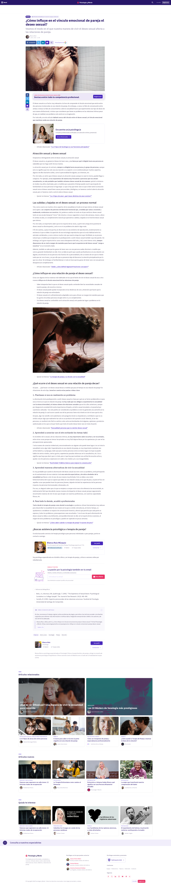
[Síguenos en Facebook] (108, 876)
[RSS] (129, 876)
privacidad (73, 881)
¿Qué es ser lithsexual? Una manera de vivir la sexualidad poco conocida (51, 706)
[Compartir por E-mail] (27, 105)
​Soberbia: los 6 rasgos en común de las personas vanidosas (67, 829)
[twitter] (39, 42)
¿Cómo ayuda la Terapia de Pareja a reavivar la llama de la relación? (136, 740)
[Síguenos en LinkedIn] (115, 876)
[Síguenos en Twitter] (111, 876)
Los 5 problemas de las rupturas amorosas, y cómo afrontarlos (102, 829)
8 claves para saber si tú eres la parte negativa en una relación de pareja (66, 740)
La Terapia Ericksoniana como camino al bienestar (67, 783)
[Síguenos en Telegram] (126, 876)
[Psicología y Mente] (84, 2)
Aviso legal (66, 881)
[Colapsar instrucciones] (101, 610)
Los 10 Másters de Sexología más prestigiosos (112, 708)
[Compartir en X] (27, 98)
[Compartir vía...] (27, 109)
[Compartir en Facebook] (27, 95)
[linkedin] (43, 42)
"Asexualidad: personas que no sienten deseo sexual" (69, 428)
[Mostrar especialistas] (5, 843)
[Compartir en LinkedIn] (27, 102)
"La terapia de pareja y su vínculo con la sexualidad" (67, 377)
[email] (47, 42)
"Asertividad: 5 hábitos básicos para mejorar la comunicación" (71, 463)
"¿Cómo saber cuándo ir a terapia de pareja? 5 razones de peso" (71, 523)
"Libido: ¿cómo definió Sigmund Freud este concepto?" (70, 267)
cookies (79, 881)
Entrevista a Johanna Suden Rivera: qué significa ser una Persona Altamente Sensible (101, 784)
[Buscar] (152, 2)
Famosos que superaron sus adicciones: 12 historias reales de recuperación (34, 783)
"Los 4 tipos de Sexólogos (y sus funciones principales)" (70, 147)
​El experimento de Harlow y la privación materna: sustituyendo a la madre (135, 829)
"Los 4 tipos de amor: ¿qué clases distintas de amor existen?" (71, 196)
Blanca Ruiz (33, 36)
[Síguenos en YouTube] (122, 876)
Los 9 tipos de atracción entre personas (33, 739)
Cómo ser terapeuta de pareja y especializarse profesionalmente (98, 740)
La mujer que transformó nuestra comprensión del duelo (132, 783)
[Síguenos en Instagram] (119, 876)
